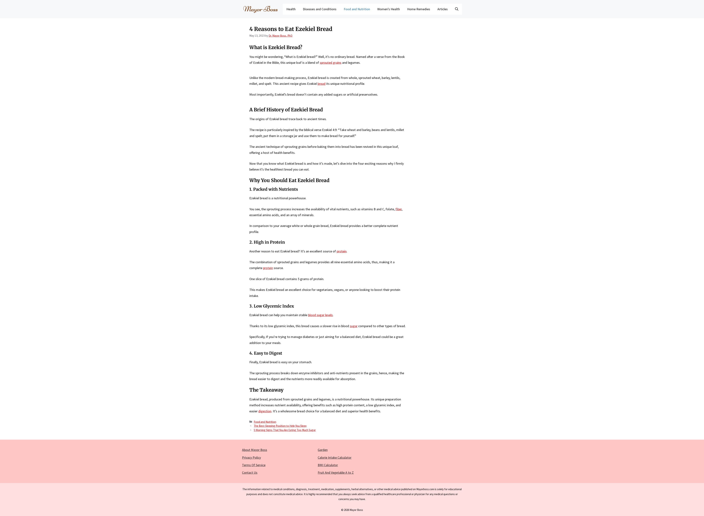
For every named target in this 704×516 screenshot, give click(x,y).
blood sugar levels (320, 315)
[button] (456, 9)
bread (321, 84)
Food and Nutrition (357, 9)
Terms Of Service (253, 465)
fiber (398, 209)
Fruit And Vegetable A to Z (336, 472)
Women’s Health (388, 9)
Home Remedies (418, 9)
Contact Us (249, 472)
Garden (323, 450)
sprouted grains (330, 62)
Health (291, 9)
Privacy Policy (251, 457)
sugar (354, 326)
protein (341, 251)
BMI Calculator (328, 465)
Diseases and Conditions (319, 9)
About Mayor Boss (254, 450)
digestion (264, 411)
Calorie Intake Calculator (334, 457)
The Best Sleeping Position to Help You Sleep (280, 426)
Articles (442, 9)
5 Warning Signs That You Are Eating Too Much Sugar (285, 430)
